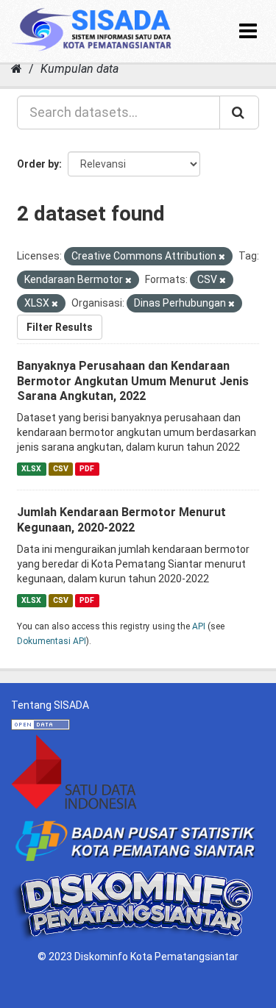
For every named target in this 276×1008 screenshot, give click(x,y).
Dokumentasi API (51, 641)
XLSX (31, 468)
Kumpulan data (79, 69)
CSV (60, 468)
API (198, 626)
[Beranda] (16, 69)
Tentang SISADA (50, 705)
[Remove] (222, 257)
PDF (86, 468)
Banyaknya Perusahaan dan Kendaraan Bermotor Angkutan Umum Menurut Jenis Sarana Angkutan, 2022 (133, 381)
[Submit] (239, 112)
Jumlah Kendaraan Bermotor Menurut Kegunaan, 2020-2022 (121, 520)
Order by (38, 164)
